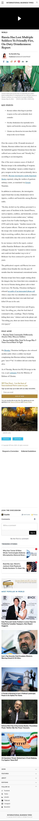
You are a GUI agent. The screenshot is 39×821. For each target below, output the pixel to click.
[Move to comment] (26, 61)
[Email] (23, 61)
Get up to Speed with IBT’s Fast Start (25, 580)
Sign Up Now (8, 583)
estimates (13, 372)
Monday (7, 350)
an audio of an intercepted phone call (21, 291)
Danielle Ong (15, 54)
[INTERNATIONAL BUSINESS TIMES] (19, 3)
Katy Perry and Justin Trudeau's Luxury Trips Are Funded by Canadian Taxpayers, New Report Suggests (19, 624)
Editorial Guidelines (28, 451)
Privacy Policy (27, 402)
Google (28, 182)
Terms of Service (15, 402)
